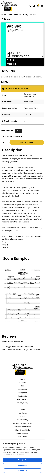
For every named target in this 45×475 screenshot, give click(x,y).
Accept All (22, 460)
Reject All (22, 470)
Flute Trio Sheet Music (17, 15)
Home (3, 15)
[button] (42, 6)
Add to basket (26, 142)
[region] (22, 457)
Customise (22, 465)
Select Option (7, 130)
